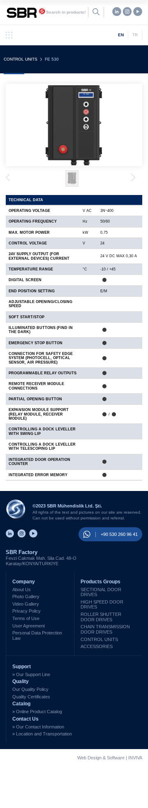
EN (121, 35)
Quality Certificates (31, 696)
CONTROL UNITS (20, 59)
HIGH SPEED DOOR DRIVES (102, 604)
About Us (21, 589)
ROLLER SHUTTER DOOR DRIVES (101, 617)
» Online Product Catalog (37, 711)
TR (135, 35)
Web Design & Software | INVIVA (109, 757)
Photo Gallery (25, 596)
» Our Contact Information (38, 726)
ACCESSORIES (97, 646)
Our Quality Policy (30, 689)
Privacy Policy (26, 610)
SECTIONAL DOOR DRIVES (101, 592)
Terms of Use (25, 618)
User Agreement (28, 625)
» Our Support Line (31, 674)
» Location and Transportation (42, 733)
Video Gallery (25, 603)
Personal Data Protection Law (37, 635)
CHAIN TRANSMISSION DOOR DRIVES (105, 629)
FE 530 (52, 59)
